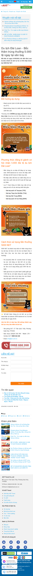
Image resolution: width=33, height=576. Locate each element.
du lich (20, 416)
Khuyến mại (12, 11)
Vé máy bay (7, 509)
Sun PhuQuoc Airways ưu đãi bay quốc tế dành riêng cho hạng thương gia (15, 39)
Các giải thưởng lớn (9, 496)
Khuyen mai (13, 416)
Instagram (25, 542)
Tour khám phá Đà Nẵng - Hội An (13, 396)
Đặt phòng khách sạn (9, 511)
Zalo (18, 547)
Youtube (4, 542)
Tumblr (25, 547)
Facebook (18, 542)
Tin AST (6, 498)
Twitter (11, 542)
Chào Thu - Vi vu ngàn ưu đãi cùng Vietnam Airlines (16, 31)
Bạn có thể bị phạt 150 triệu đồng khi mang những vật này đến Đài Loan (16, 394)
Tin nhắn (21, 383)
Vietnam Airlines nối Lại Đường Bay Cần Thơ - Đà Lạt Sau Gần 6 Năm (16, 22)
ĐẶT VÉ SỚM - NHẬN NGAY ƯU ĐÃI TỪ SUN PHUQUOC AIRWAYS (15, 35)
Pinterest (11, 547)
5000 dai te (27, 416)
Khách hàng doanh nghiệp (11, 529)
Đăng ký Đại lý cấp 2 (9, 533)
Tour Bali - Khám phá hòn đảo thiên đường (16, 398)
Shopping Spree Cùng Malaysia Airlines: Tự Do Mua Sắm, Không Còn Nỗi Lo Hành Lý (16, 26)
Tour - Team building (9, 513)
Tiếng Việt (14, 1)
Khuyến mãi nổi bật (21, 11)
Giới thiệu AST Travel (9, 493)
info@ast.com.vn (12, 339)
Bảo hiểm (6, 518)
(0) (31, 1)
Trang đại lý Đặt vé (9, 531)
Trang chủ (5, 11)
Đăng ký (6, 524)
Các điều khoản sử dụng (10, 502)
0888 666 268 (26, 7)
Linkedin (4, 547)
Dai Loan (5, 416)
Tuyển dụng (7, 500)
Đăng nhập (7, 527)
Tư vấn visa (7, 516)
